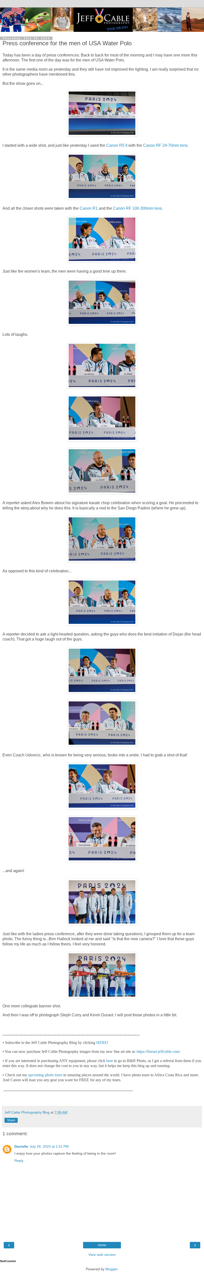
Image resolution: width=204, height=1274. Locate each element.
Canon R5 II (116, 145)
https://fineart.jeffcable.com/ (158, 1051)
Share (11, 1120)
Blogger (111, 1269)
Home (102, 1245)
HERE (101, 1042)
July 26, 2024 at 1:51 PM (49, 1146)
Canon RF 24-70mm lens (165, 145)
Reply (18, 1161)
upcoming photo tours (45, 1075)
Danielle (21, 1146)
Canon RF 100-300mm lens (137, 208)
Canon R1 (89, 208)
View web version (102, 1255)
